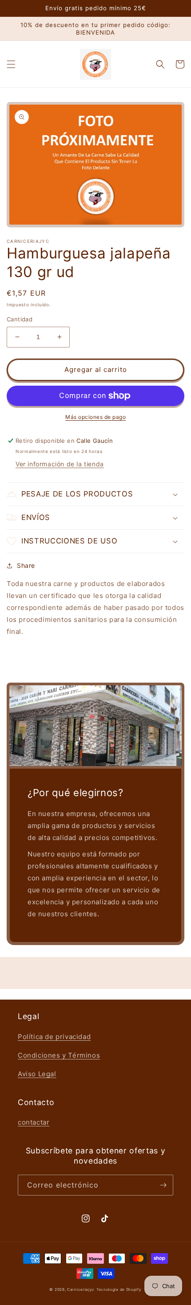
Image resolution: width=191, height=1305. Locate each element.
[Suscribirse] (163, 1185)
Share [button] (26, 565)
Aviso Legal (37, 1074)
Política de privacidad (54, 1036)
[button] (11, 64)
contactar (33, 1122)
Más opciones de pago (95, 417)
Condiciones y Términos (59, 1055)
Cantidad (19, 319)
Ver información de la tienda (60, 464)
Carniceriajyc (81, 1289)
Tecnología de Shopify (119, 1289)
